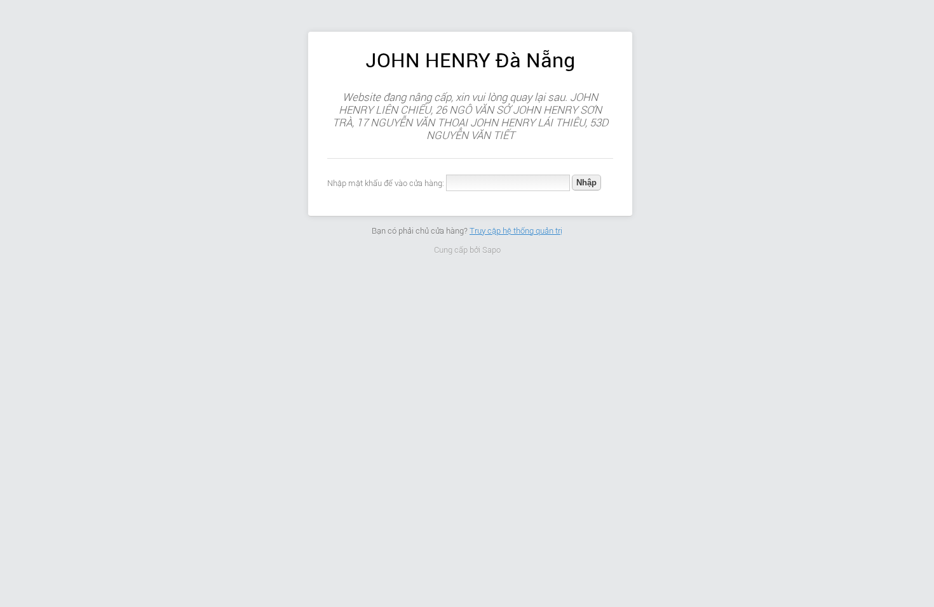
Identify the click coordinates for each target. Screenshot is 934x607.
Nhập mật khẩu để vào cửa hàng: (385, 183)
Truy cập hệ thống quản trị (516, 231)
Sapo (491, 250)
